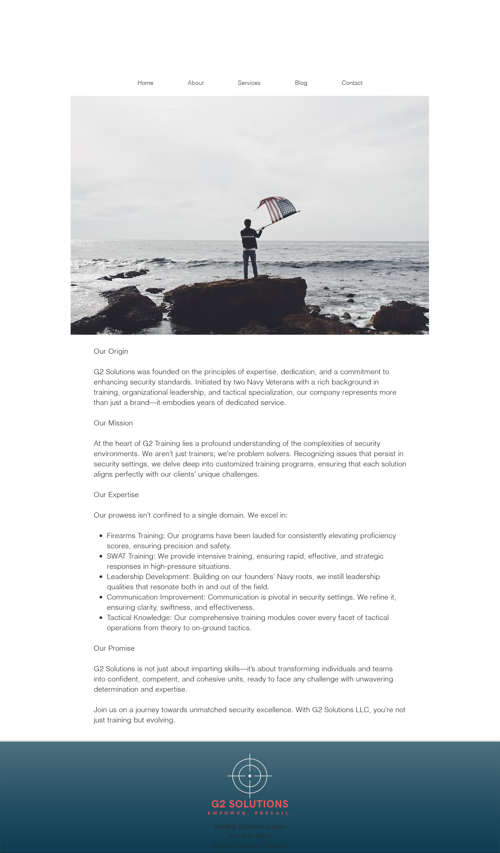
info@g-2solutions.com (250, 826)
